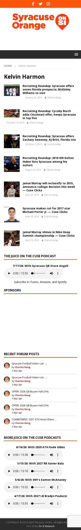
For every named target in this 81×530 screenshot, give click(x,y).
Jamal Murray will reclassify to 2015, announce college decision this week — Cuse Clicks (49, 186)
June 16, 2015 (32, 216)
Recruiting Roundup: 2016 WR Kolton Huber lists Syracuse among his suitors (48, 161)
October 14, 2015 (15, 122)
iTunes (34, 282)
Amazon (45, 282)
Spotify (62, 282)
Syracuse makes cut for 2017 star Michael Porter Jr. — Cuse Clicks (46, 210)
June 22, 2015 (32, 194)
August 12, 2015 (33, 169)
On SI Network (46, 526)
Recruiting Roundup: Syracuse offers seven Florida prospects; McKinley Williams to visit (48, 89)
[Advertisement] (42, 40)
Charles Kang (54, 97)
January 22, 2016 (33, 97)
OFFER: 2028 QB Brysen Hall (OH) (30, 391)
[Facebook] (32, 4)
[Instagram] (48, 4)
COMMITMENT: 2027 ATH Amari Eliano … (34, 419)
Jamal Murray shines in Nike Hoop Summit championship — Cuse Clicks (49, 233)
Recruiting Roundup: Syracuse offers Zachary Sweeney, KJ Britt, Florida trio (49, 137)
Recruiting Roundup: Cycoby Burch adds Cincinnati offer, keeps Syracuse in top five (49, 114)
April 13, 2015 (32, 240)
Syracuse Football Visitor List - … (29, 363)
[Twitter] (40, 4)
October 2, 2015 (33, 144)
